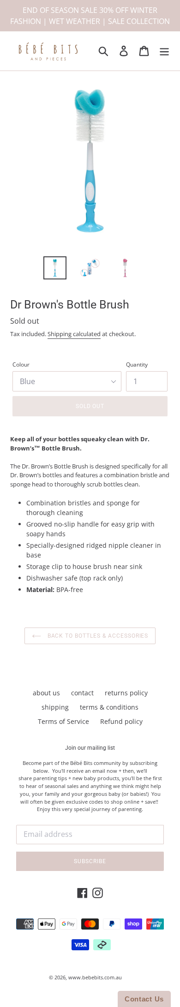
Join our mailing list (90, 748)
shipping (55, 707)
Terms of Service (63, 721)
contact (82, 692)
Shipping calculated (74, 334)
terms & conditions (109, 707)
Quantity (137, 364)
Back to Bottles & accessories (97, 636)
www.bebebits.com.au (95, 977)
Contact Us (144, 999)
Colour (21, 364)
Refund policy (121, 721)
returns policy (126, 692)
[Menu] (164, 51)
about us (46, 692)
